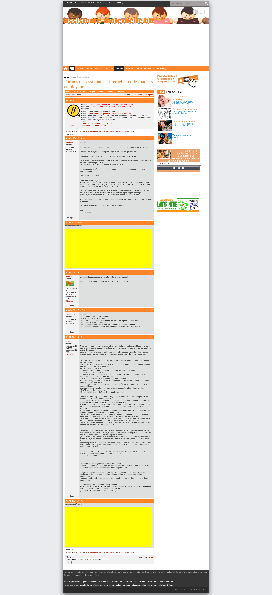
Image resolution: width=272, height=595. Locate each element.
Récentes (138, 95)
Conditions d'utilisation (99, 581)
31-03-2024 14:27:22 (75, 272)
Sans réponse (148, 95)
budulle (69, 277)
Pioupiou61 (70, 314)
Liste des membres (80, 92)
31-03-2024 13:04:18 (75, 138)
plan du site (131, 581)
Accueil (68, 92)
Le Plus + (108, 68)
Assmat (79, 68)
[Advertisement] (136, 45)
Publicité (141, 581)
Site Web (69, 301)
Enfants (98, 68)
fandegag (69, 142)
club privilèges (167, 584)
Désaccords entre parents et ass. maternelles (90, 131)
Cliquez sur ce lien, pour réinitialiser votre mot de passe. (109, 114)
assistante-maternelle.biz (91, 584)
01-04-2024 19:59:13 (75, 337)
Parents (89, 68)
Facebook (195, 11)
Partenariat (152, 581)
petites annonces (152, 584)
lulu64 (68, 341)
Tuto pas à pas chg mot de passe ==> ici (97, 124)
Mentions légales (79, 581)
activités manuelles (112, 584)
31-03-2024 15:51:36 (75, 310)
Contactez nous (166, 581)
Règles (92, 92)
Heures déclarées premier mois (122, 131)
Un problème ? (117, 581)
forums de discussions (133, 584)
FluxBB (150, 557)
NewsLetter (202, 11)
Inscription (112, 92)
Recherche (101, 92)
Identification (123, 92)
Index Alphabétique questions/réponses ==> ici (89, 126)
